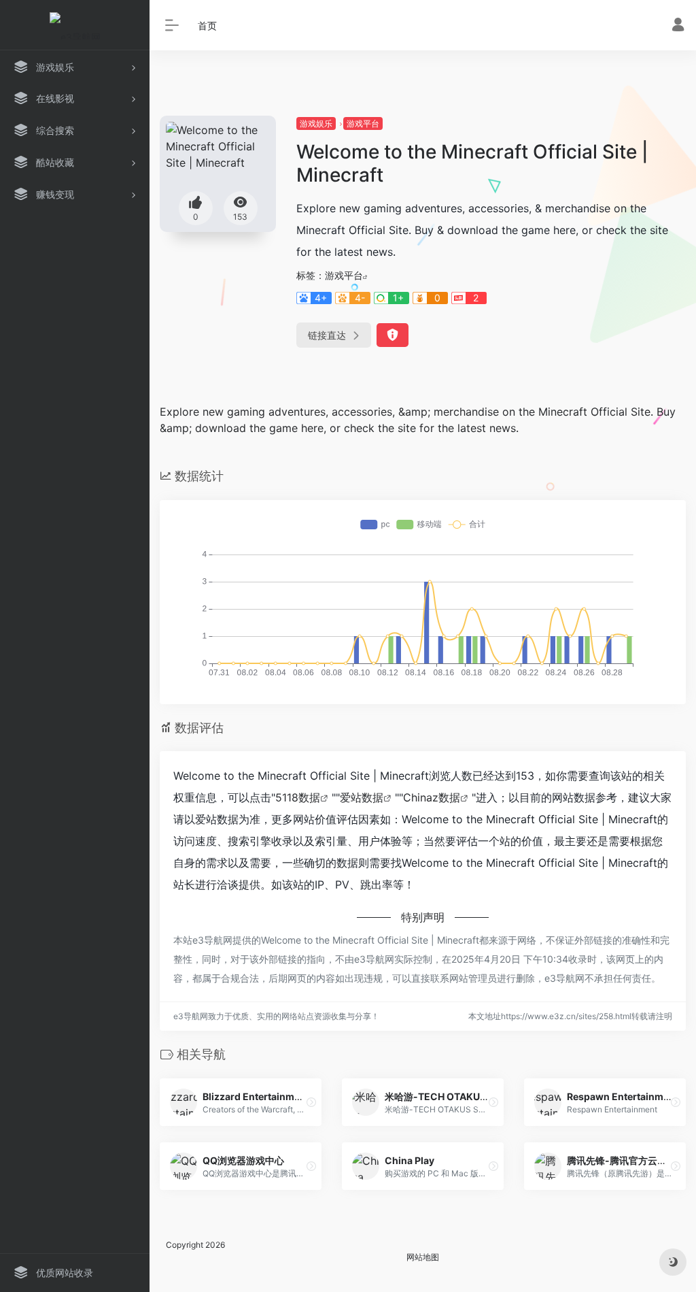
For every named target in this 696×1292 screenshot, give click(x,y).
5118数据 (297, 797)
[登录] (678, 26)
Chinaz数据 (431, 797)
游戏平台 (363, 123)
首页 (207, 25)
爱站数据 (361, 797)
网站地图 (422, 1257)
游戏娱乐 (316, 123)
